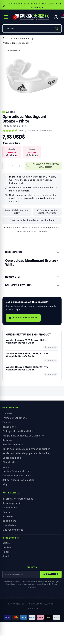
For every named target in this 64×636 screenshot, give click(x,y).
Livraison (7, 413)
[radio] (11, 152)
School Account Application (18, 480)
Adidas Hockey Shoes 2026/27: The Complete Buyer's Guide (27, 354)
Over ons (7, 422)
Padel (5, 551)
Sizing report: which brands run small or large (26, 597)
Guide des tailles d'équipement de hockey (26, 453)
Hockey (6, 547)
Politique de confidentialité (18, 431)
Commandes (9, 507)
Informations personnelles (17, 498)
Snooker (7, 556)
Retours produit (11, 503)
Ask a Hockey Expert (25, 317)
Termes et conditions (14, 418)
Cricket (6, 543)
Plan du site (9, 462)
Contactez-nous (11, 458)
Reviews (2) (12, 277)
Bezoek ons (9, 426)
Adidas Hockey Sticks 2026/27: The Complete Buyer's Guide (27, 368)
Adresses (7, 516)
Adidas (10, 112)
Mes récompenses (12, 529)
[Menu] (6, 17)
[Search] (56, 28)
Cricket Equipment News (16, 475)
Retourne (7, 440)
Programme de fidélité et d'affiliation (23, 435)
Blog (5, 484)
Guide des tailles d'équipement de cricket (26, 449)
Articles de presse (12, 444)
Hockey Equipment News (16, 471)
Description (13, 252)
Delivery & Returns (18, 285)
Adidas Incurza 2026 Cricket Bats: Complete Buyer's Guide (26, 341)
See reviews (46, 130)
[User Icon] (56, 17)
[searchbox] (27, 28)
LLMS (5, 466)
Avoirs (6, 512)
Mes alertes (9, 525)
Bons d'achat (10, 521)
